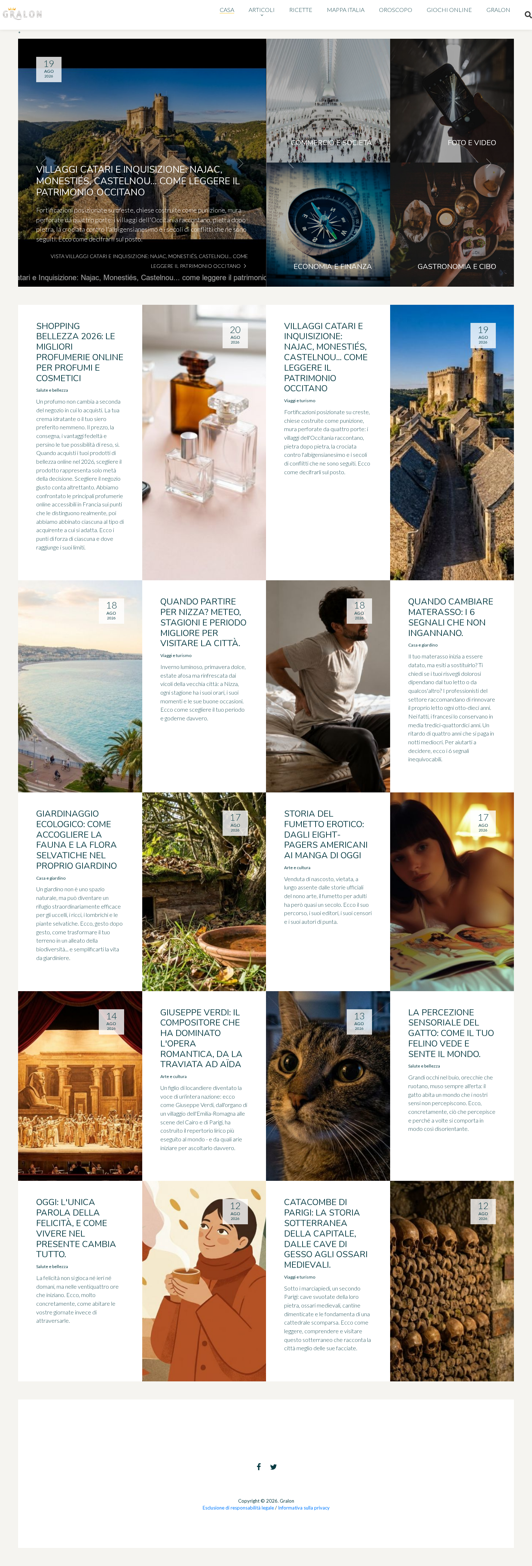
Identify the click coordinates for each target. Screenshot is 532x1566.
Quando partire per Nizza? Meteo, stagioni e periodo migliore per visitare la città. (203, 622)
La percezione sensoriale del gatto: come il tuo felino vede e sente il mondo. (451, 1033)
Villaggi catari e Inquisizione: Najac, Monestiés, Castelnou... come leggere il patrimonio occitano (326, 357)
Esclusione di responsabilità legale (238, 1508)
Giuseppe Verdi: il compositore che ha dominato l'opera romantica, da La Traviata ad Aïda (201, 1038)
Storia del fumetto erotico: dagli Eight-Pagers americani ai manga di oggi (326, 834)
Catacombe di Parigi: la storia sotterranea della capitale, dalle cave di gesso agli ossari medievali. (326, 1233)
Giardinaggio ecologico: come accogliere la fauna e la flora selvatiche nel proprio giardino (76, 840)
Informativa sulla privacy (304, 1508)
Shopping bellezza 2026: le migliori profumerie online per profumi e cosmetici (79, 352)
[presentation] (43, 163)
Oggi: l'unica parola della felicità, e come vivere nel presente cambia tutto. (76, 1228)
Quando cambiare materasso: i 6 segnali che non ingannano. (450, 617)
